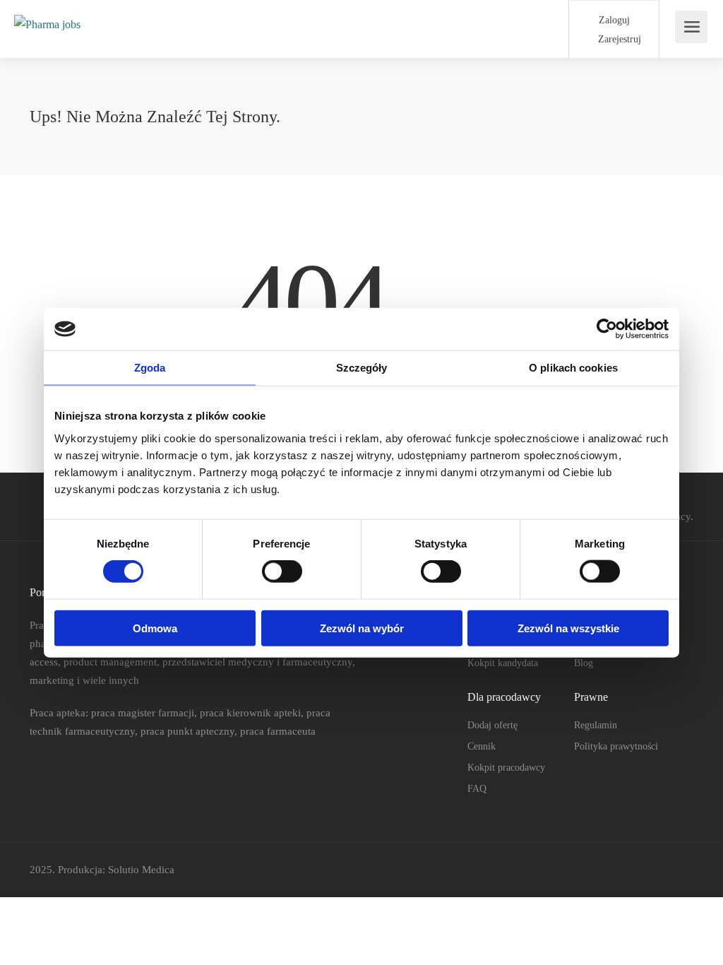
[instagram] (684, 870)
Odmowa (155, 628)
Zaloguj (613, 20)
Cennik (481, 746)
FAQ (476, 788)
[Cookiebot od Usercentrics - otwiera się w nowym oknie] (607, 329)
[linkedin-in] (661, 870)
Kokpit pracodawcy (506, 767)
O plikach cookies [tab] (573, 368)
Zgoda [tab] (150, 368)
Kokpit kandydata (502, 663)
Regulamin (595, 725)
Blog (583, 663)
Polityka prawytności (616, 746)
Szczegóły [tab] (362, 368)
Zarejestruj (618, 39)
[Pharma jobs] (47, 10)
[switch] (282, 571)
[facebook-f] (638, 870)
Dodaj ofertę (492, 725)
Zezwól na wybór (362, 628)
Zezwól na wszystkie (568, 628)
